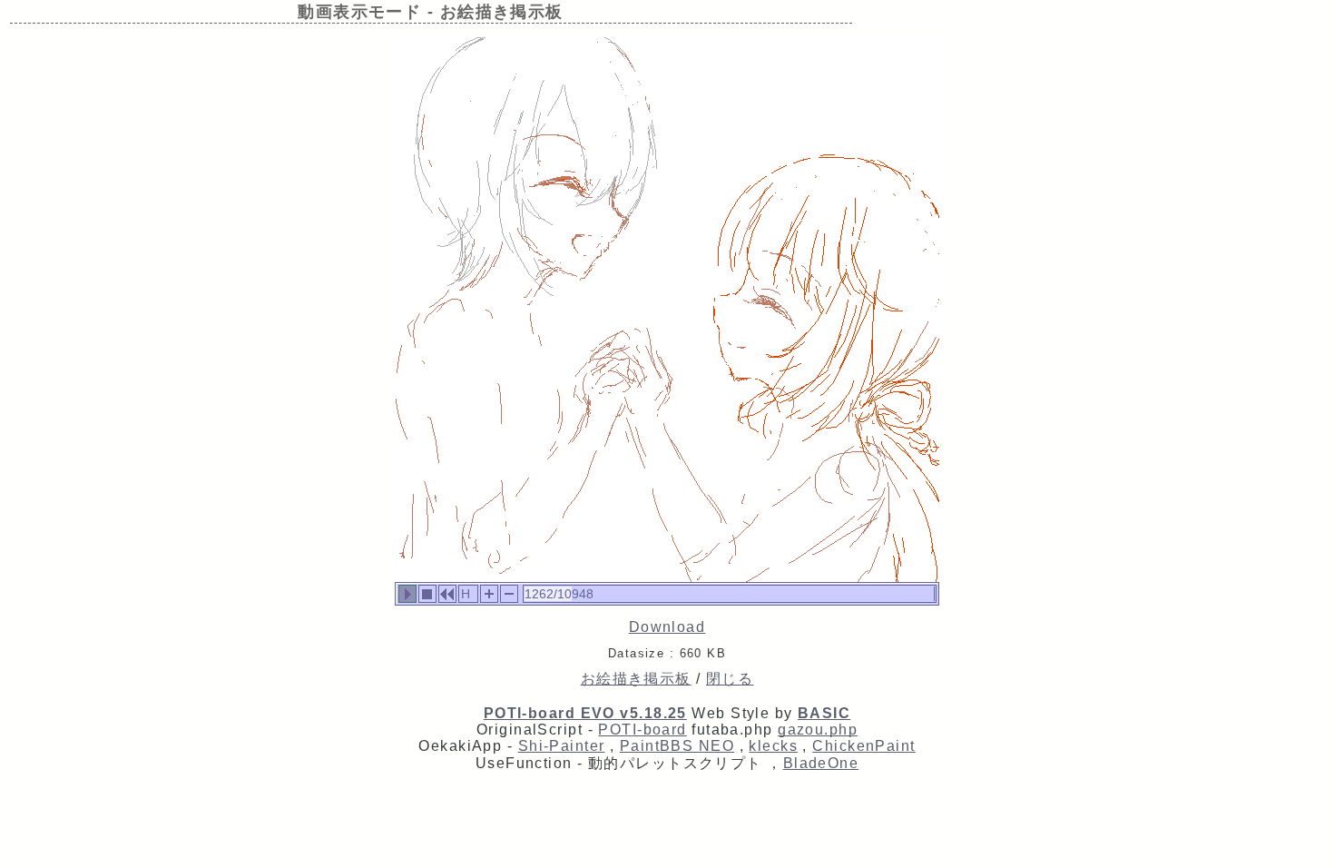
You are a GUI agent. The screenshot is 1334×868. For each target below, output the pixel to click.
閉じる (729, 678)
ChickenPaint (863, 746)
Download (667, 627)
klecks (773, 746)
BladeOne (821, 763)
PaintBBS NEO (677, 746)
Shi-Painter (561, 746)
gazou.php (818, 729)
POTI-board (642, 729)
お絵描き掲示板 (636, 678)
